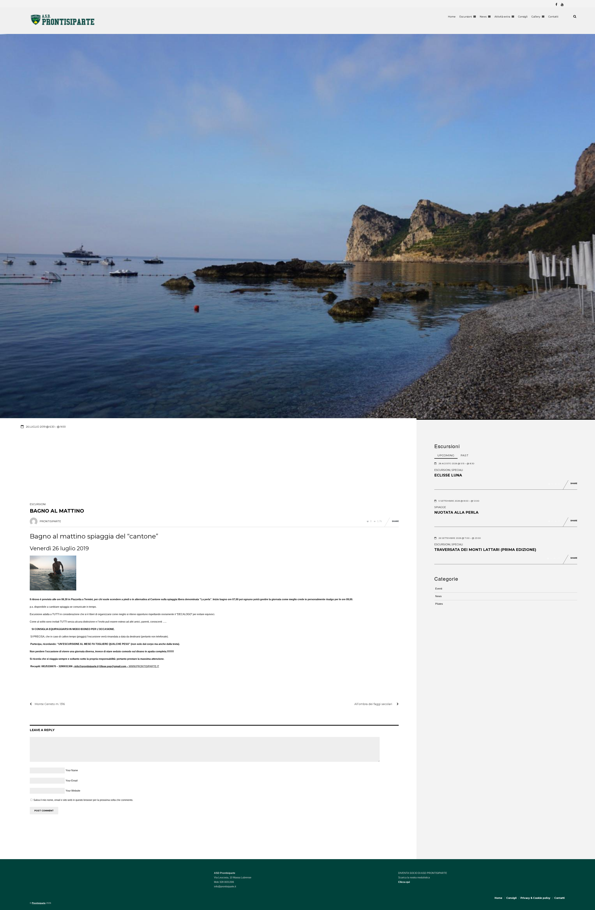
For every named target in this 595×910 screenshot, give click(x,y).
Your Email (72, 780)
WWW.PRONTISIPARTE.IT (144, 666)
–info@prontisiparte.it (86, 666)
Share (395, 521)
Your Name (72, 770)
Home (452, 16)
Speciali (457, 470)
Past (465, 455)
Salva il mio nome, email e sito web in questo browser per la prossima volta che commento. (83, 800)
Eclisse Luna (448, 475)
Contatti (553, 16)
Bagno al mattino (57, 511)
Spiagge (440, 507)
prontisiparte (50, 521)
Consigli (522, 16)
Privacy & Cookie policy (535, 898)
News (483, 16)
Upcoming (445, 455)
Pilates (439, 604)
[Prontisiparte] (63, 26)
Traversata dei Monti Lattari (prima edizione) (485, 549)
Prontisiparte (39, 903)
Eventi (438, 588)
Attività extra (502, 16)
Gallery (535, 16)
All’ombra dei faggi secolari (373, 704)
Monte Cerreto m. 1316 (50, 704)
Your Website (73, 790)
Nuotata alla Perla (456, 512)
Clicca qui (404, 882)
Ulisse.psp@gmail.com (112, 666)
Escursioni (465, 16)
